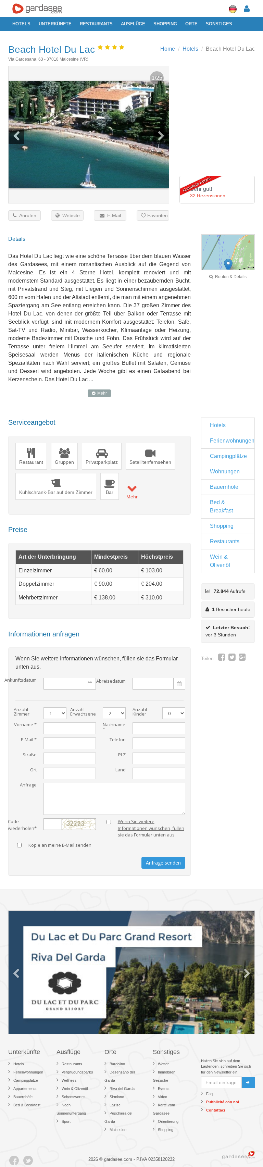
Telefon (118, 740)
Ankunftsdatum (20, 680)
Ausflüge (133, 23)
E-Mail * (29, 740)
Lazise (115, 1105)
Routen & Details (230, 276)
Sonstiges (219, 23)
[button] (228, 266)
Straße (30, 755)
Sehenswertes (74, 1097)
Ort (33, 770)
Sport (66, 1121)
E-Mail (112, 215)
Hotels (21, 23)
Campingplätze (228, 456)
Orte (191, 23)
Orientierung (168, 1121)
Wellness (69, 1080)
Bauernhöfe (224, 487)
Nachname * (114, 727)
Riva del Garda (122, 1089)
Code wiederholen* (22, 823)
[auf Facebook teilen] (221, 658)
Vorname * (25, 725)
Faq (209, 1094)
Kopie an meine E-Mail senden (59, 845)
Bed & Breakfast (221, 506)
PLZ (122, 755)
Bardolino (117, 1064)
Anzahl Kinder (140, 712)
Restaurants (96, 23)
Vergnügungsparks (77, 1072)
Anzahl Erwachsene (83, 712)
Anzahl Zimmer (21, 712)
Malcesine (118, 1130)
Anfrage (28, 785)
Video (162, 1097)
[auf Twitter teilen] (232, 658)
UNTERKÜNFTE (55, 23)
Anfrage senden (163, 862)
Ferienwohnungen (232, 441)
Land (120, 770)
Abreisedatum (111, 681)
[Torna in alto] (244, 1148)
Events (164, 1089)
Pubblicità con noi (222, 1102)
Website (70, 215)
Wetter (163, 1064)
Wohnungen (225, 471)
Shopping (165, 23)
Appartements (25, 1089)
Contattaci (215, 1110)
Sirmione (117, 1097)
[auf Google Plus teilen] (242, 658)
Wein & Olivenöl (220, 561)
